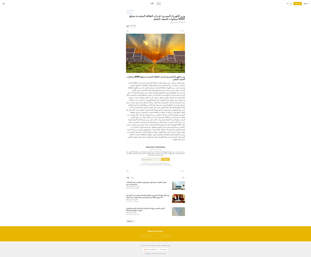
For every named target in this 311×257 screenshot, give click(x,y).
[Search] (287, 3)
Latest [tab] (132, 177)
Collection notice (165, 245)
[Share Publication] (291, 3)
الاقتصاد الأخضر (129, 10)
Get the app (163, 249)
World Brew (133, 25)
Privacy (154, 245)
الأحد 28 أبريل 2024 (131, 212)
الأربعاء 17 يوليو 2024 (131, 199)
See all (129, 221)
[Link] (180, 78)
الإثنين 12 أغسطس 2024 (132, 186)
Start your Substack (151, 249)
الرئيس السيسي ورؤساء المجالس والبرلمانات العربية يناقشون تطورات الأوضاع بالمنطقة (145, 209)
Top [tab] (128, 177)
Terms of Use (163, 163)
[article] (155, 186)
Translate (130, 13)
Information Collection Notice (155, 164)
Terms (158, 245)
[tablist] (130, 177)
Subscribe (298, 3)
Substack (147, 253)
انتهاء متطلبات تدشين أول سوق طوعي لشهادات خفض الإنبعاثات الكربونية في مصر (146, 183)
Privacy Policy (167, 164)
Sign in (306, 3)
